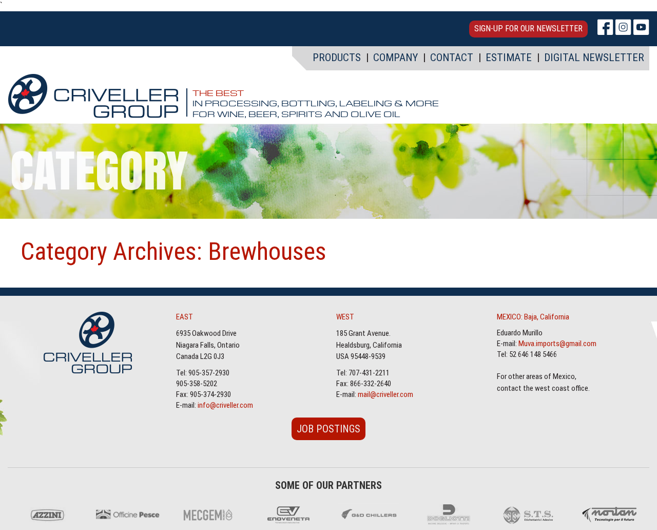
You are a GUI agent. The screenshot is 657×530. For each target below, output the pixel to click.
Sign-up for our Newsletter (528, 28)
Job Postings (328, 429)
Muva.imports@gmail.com (557, 343)
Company (395, 57)
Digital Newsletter (594, 57)
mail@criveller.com (385, 394)
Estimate (509, 57)
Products (337, 57)
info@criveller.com (225, 405)
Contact (451, 57)
